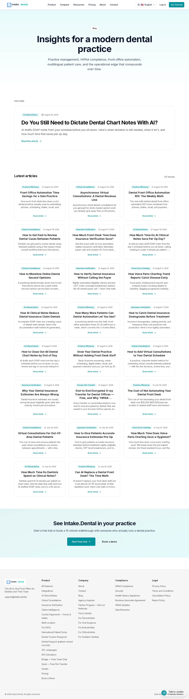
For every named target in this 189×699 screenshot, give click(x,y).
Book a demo (109, 541)
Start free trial (79, 541)
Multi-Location (48, 622)
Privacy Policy (159, 586)
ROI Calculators (49, 654)
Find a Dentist (85, 613)
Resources (78, 4)
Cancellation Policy (161, 595)
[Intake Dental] (17, 4)
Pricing (92, 4)
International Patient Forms (54, 632)
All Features (47, 586)
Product (52, 4)
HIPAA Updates (122, 605)
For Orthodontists (86, 632)
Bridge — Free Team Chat (54, 659)
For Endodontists (86, 627)
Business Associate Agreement (130, 600)
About (103, 4)
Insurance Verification (52, 605)
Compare (64, 4)
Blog (80, 595)
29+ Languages (49, 650)
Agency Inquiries (86, 600)
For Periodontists (86, 618)
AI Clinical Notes (49, 595)
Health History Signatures (127, 595)
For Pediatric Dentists (88, 637)
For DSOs (46, 627)
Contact (114, 4)
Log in (163, 4)
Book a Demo (48, 678)
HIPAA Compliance (124, 586)
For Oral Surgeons (87, 622)
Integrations (47, 591)
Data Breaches (122, 610)
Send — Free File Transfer (54, 664)
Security (119, 591)
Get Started (177, 4)
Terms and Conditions (162, 591)
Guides (45, 669)
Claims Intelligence (51, 610)
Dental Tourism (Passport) (54, 637)
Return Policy (158, 600)
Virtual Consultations (51, 600)
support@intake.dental (16, 597)
